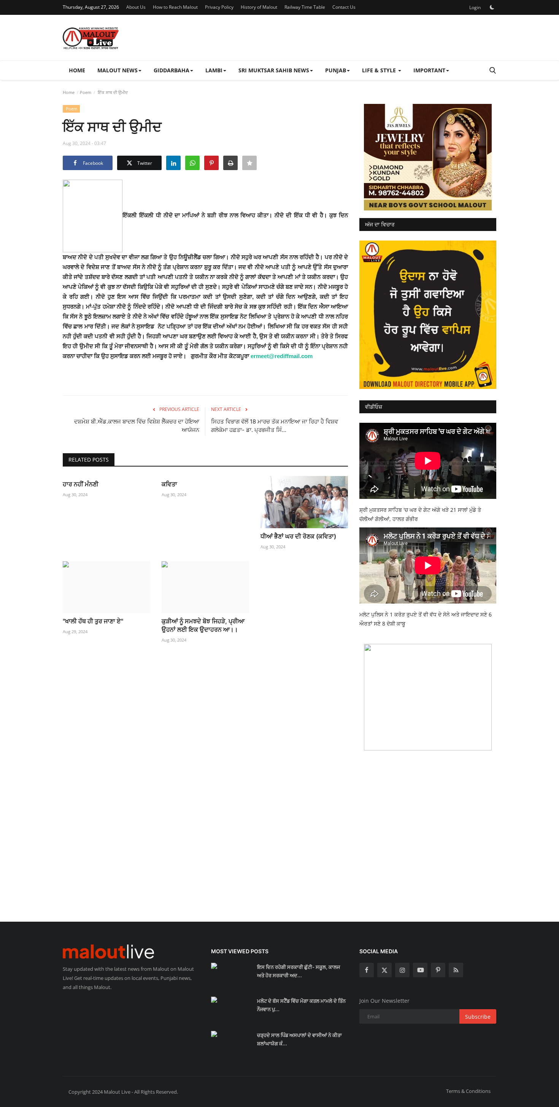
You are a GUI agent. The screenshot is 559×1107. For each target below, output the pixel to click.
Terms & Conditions (468, 1091)
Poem (85, 92)
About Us (136, 7)
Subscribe (478, 1016)
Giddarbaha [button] (171, 70)
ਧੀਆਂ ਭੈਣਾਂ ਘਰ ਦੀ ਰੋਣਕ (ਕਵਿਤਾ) (298, 536)
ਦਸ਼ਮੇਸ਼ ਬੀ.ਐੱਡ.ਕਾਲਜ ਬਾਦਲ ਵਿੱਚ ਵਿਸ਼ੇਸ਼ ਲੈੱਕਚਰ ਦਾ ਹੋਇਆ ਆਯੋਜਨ (136, 425)
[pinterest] (438, 970)
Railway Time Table (304, 7)
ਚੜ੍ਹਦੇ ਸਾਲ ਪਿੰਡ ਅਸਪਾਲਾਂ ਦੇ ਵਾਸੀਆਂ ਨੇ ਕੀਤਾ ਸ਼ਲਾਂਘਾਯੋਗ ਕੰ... (299, 1039)
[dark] (492, 7)
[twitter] (384, 970)
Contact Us (344, 7)
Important (429, 70)
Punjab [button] (335, 70)
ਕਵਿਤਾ (169, 484)
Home (77, 70)
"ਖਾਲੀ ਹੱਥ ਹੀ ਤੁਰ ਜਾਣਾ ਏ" (93, 621)
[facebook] (366, 970)
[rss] (456, 970)
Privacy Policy (219, 7)
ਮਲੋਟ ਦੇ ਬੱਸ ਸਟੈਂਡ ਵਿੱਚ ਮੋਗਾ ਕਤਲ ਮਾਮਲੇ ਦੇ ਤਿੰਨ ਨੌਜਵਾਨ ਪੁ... (301, 1005)
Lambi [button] (213, 70)
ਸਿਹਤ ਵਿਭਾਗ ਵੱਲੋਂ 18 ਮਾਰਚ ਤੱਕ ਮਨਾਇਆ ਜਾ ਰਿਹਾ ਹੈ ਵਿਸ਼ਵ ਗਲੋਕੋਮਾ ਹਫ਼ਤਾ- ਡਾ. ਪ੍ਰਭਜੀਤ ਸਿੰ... (274, 425)
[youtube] (420, 970)
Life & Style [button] (379, 70)
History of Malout (259, 7)
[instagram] (402, 970)
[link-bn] (428, 157)
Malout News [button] (117, 70)
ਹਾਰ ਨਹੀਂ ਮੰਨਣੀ (80, 484)
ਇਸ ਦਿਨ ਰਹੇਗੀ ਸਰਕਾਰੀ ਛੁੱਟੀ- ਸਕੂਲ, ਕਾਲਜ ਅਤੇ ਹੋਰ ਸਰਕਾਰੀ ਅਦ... (298, 971)
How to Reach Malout (175, 7)
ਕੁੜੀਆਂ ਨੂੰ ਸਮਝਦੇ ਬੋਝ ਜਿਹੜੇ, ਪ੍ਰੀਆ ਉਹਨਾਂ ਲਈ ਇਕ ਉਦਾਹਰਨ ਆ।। (203, 625)
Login (475, 7)
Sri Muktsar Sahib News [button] (273, 70)
